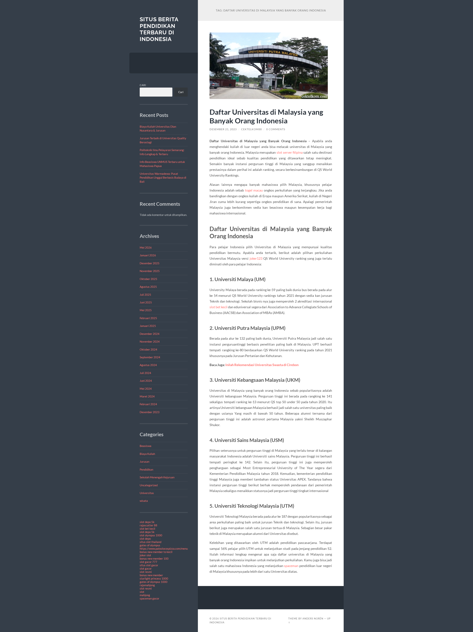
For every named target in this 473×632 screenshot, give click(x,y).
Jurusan (144, 461)
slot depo (145, 538)
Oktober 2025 (148, 279)
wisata (144, 500)
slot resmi (146, 571)
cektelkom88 (251, 129)
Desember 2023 (149, 412)
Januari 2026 (148, 255)
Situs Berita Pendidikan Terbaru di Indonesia (159, 29)
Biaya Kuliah (147, 453)
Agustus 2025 (148, 286)
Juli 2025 (145, 294)
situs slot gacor (149, 565)
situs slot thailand (150, 542)
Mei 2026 (146, 247)
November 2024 (150, 341)
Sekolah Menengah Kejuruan (157, 477)
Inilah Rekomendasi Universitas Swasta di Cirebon (262, 365)
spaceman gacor (149, 598)
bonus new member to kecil (156, 552)
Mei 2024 (146, 388)
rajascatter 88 (148, 525)
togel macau (254, 190)
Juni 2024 (146, 380)
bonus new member (151, 575)
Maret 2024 (147, 396)
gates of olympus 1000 (153, 581)
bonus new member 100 (154, 558)
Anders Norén (312, 618)
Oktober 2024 (148, 349)
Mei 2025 (146, 310)
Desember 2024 (149, 333)
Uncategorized (149, 485)
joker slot (145, 555)
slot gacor (146, 568)
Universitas (147, 493)
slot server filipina (290, 152)
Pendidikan (146, 469)
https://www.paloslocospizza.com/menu (164, 548)
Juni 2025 (146, 302)
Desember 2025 (149, 263)
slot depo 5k (147, 522)
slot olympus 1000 (151, 535)
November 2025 (150, 271)
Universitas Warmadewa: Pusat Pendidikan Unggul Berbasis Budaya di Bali (163, 177)
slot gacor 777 (148, 561)
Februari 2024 (148, 404)
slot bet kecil (147, 528)
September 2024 (150, 357)
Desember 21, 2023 (223, 129)
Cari (143, 85)
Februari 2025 (148, 318)
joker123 (256, 258)
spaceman (291, 566)
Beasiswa (145, 445)
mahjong (145, 595)
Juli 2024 (145, 373)
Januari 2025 (148, 325)
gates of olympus (150, 545)
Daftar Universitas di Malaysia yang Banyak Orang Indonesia (266, 116)
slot (142, 591)
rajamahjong (147, 585)
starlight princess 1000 (154, 578)
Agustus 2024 (148, 365)
